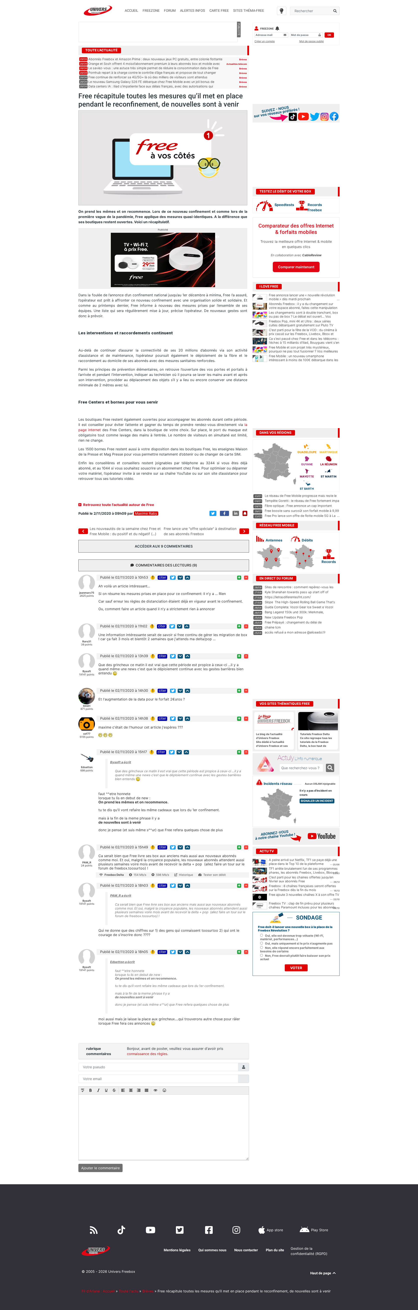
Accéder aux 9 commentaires (164, 546)
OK (329, 35)
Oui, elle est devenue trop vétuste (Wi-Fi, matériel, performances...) (292, 937)
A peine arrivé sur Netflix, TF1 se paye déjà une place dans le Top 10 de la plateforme (303, 862)
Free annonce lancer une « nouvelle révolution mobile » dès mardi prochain (304, 297)
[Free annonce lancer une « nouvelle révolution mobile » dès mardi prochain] (260, 297)
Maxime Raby (146, 513)
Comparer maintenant (296, 267)
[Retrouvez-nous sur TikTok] (122, 1230)
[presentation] (82, 1091)
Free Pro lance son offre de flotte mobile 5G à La (300, 516)
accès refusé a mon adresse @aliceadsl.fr (295, 632)
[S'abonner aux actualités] (245, 513)
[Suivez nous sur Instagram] (237, 1230)
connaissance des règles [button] (147, 1054)
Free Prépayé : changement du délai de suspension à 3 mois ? (293, 624)
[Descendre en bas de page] (180, 578)
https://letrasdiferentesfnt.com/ (288, 597)
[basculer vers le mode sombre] (281, 11)
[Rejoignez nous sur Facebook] (209, 1230)
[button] (82, 1090)
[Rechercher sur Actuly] (330, 768)
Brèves (243, 59)
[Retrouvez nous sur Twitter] (180, 1230)
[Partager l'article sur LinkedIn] (236, 513)
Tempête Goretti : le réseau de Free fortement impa (302, 501)
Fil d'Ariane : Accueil (98, 1291)
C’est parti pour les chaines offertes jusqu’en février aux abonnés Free (301, 879)
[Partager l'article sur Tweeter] (212, 513)
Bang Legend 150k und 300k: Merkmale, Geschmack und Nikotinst (294, 614)
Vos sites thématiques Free (285, 704)
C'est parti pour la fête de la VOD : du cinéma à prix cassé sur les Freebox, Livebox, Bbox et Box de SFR (304, 334)
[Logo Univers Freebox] (98, 10)
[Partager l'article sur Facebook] (224, 513)
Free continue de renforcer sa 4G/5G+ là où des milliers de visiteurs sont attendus (147, 77)
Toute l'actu (128, 1291)
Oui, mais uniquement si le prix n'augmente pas (299, 943)
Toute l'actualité (101, 50)
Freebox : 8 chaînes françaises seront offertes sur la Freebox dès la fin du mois (302, 888)
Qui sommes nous (212, 1250)
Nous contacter (246, 1250)
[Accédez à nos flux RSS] (95, 1230)
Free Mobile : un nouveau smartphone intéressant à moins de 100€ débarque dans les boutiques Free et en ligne (304, 360)
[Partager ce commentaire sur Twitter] (173, 578)
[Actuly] (267, 764)
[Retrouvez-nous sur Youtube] (151, 1230)
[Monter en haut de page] (187, 578)
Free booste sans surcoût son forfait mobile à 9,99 (302, 511)
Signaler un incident (317, 800)
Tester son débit (214, 874)
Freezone (267, 28)
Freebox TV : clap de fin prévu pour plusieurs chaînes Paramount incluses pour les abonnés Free (302, 907)
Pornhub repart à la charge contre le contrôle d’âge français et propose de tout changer (152, 72)
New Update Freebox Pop (284, 617)
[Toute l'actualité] (238, 50)
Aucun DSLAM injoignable (320, 784)
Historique (186, 874)
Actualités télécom (236, 64)
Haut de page (321, 1273)
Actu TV (267, 851)
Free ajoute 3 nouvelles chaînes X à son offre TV (304, 894)
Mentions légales (177, 1250)
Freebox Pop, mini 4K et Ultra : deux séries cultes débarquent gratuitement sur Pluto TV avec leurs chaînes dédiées (304, 325)
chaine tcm (273, 627)
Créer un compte (265, 41)
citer (162, 578)
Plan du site (275, 1250)
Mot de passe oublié (311, 41)
